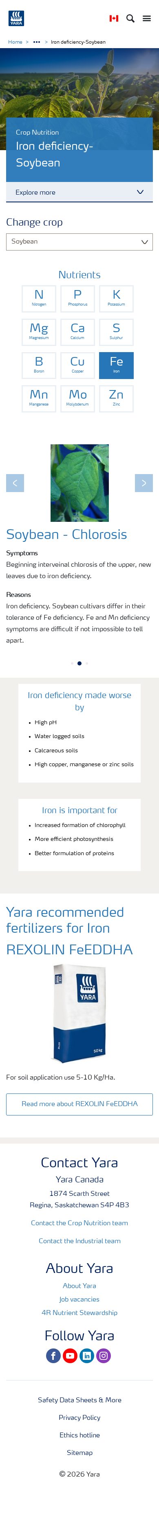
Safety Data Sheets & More (79, 1400)
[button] (15, 483)
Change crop (34, 223)
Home (15, 42)
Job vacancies (79, 1300)
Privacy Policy (79, 1418)
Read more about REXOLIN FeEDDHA (80, 1104)
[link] (39, 299)
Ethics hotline (80, 1436)
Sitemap (80, 1453)
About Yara (79, 1286)
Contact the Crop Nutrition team (79, 1223)
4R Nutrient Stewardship (79, 1313)
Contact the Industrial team (80, 1241)
